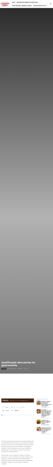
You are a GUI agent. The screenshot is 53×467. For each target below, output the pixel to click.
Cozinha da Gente (45, 424)
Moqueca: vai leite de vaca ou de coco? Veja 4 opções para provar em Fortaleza (46, 403)
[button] (50, 3)
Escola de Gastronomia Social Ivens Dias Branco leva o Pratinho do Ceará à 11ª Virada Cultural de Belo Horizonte (46, 413)
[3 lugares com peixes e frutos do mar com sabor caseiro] (39, 422)
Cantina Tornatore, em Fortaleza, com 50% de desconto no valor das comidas (46, 429)
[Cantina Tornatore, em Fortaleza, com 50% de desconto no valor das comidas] (39, 429)
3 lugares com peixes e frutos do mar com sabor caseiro (46, 422)
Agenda (4, 368)
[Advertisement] (26, 384)
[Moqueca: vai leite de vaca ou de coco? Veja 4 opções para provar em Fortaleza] (39, 403)
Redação (20, 368)
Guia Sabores (44, 406)
